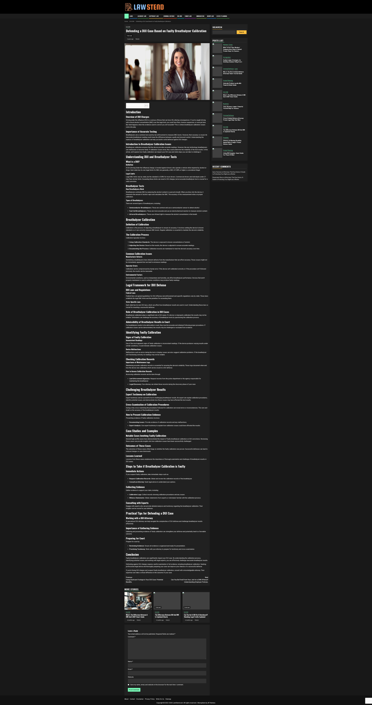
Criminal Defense (168, 16)
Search (217, 27)
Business (226, 104)
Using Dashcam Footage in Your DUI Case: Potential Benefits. (144, 579)
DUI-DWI (179, 16)
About (126, 699)
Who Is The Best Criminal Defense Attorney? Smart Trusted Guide (233, 72)
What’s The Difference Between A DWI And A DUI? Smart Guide (137, 616)
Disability (226, 138)
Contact (132, 699)
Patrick (137, 39)
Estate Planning (222, 16)
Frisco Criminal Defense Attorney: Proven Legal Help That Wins (233, 119)
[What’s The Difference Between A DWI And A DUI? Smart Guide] (138, 601)
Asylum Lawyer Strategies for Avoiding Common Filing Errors (232, 61)
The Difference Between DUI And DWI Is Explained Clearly (167, 616)
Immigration (200, 16)
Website (131, 677)
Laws (131, 16)
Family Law (188, 16)
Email (130, 669)
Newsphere (201, 703)
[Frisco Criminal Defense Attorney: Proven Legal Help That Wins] (217, 118)
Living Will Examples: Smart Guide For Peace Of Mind (233, 154)
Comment (131, 637)
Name (130, 661)
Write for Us (160, 699)
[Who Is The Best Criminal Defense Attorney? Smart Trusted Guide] (217, 71)
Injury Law (210, 16)
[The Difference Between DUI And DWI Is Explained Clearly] (167, 601)
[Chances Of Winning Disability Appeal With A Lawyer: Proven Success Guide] (217, 141)
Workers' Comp (227, 45)
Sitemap (168, 699)
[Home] (126, 16)
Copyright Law (154, 16)
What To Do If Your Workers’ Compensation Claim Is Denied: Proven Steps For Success (232, 49)
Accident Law (142, 16)
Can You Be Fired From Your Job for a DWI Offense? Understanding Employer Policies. (189, 579)
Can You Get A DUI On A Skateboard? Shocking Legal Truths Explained (196, 616)
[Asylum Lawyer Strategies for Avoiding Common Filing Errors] (217, 60)
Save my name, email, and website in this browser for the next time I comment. (156, 685)
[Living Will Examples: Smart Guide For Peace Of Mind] (217, 153)
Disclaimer (140, 699)
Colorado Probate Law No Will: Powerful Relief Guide (232, 84)
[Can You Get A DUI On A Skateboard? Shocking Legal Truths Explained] (196, 601)
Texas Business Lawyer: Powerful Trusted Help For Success (233, 107)
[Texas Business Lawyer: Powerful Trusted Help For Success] (217, 106)
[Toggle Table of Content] (145, 105)
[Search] (246, 16)
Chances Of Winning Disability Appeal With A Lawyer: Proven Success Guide (232, 142)
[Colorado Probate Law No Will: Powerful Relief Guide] (217, 83)
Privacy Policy (150, 699)
